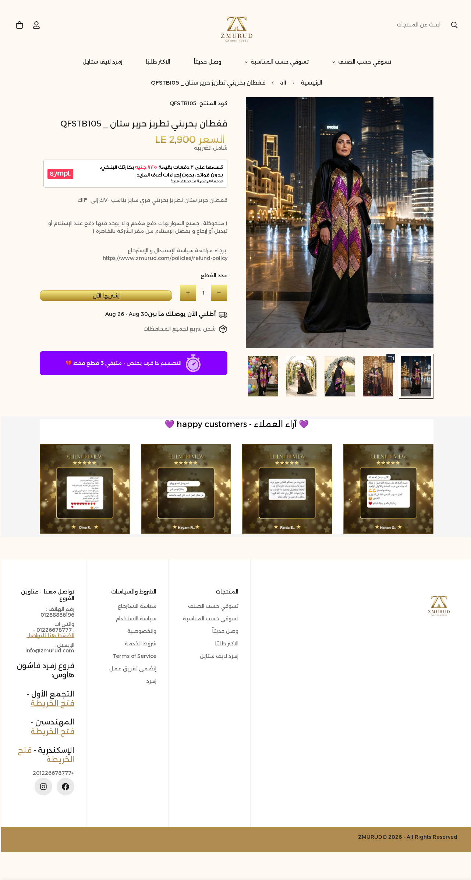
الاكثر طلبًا (157, 61)
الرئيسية (310, 82)
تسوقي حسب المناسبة (278, 61)
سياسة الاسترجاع (136, 606)
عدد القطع (212, 275)
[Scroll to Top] (14, 839)
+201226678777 (52, 773)
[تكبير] (260, 112)
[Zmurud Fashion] (235, 25)
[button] (18, 25)
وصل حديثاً (206, 61)
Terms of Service (133, 656)
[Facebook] (64, 786)
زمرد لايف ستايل (101, 61)
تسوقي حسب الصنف (363, 61)
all (282, 82)
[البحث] (453, 25)
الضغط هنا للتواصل (49, 635)
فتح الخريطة (51, 703)
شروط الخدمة (139, 643)
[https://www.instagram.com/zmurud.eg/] (42, 786)
